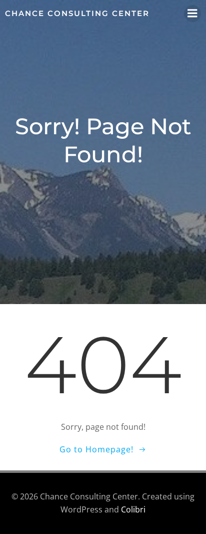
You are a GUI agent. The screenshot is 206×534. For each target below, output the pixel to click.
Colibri (133, 509)
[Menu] (192, 13)
